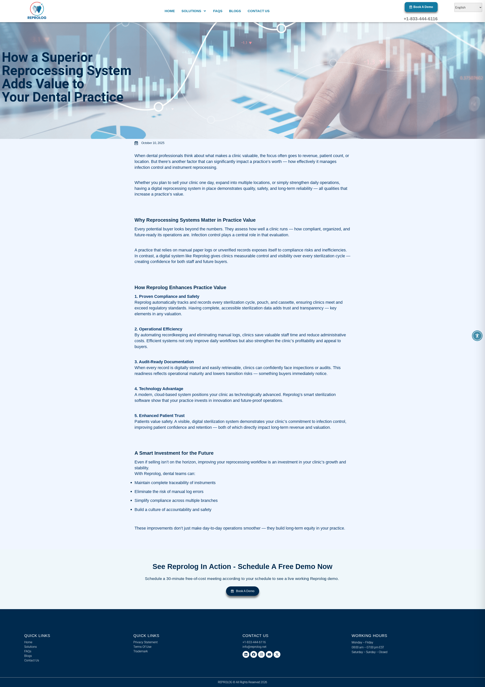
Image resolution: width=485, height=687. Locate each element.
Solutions (191, 11)
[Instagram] (261, 654)
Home (170, 11)
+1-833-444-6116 (421, 18)
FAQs (217, 11)
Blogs (235, 11)
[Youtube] (269, 654)
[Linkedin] (245, 654)
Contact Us (259, 11)
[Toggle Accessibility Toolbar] (477, 336)
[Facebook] (253, 654)
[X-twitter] (277, 654)
